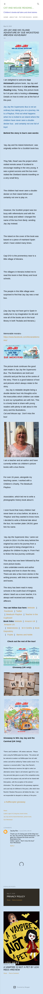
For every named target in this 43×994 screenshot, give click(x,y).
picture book (27, 816)
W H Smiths (27, 628)
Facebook (8, 611)
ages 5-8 (11, 813)
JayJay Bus (14, 831)
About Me (13, 17)
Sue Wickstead (8, 819)
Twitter (19, 611)
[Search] (38, 3)
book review (23, 813)
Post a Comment (17, 900)
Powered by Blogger (23, 987)
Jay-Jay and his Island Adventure (13, 816)
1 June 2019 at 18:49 (25, 831)
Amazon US (9, 624)
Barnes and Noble (24, 635)
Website (31, 608)
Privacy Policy (16, 896)
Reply (12, 846)
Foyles (10, 635)
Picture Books (25, 17)
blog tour (16, 813)
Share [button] (5, 810)
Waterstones (12, 628)
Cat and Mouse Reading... (19, 8)
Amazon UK (30, 621)
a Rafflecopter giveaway (14, 802)
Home (6, 17)
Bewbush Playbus (14, 614)
